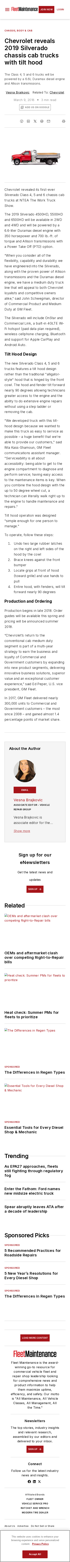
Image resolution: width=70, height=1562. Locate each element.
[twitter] (35, 121)
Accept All (35, 1554)
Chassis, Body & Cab (18, 30)
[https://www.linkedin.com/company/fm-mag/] (34, 1481)
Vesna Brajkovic (17, 92)
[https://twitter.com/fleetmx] (39, 1481)
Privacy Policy (40, 1544)
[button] (7, 9)
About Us (9, 1526)
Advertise (23, 1526)
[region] (35, 1546)
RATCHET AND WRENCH (35, 1508)
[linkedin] (28, 121)
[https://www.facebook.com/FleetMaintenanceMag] (29, 1481)
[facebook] (22, 121)
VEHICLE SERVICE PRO (35, 1503)
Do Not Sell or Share (43, 1526)
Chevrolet (57, 92)
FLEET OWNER (35, 1499)
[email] (48, 121)
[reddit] (42, 121)
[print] (64, 121)
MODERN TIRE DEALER (35, 1512)
